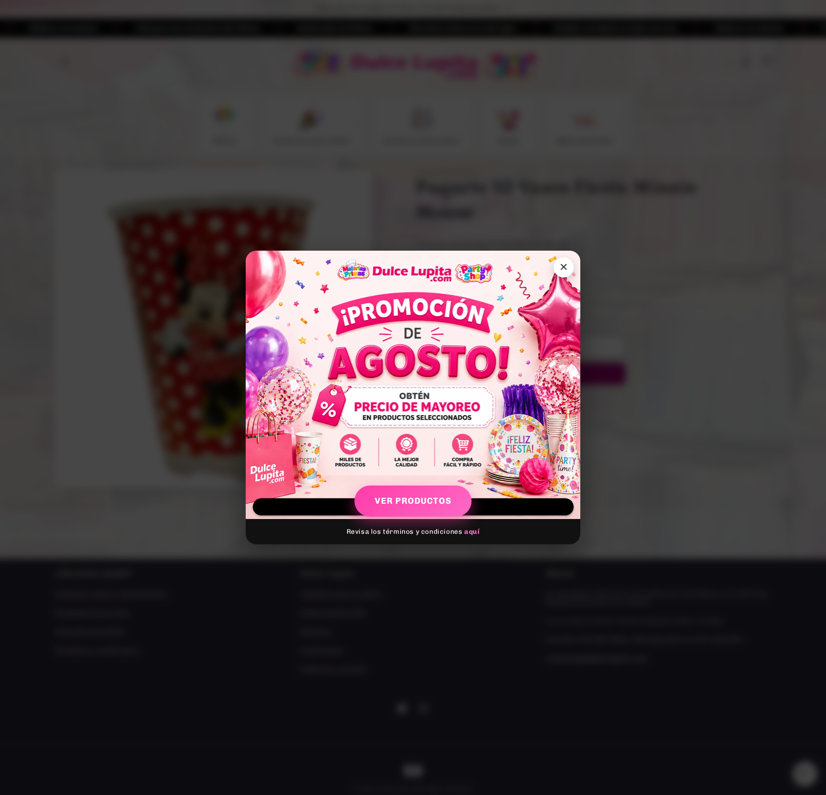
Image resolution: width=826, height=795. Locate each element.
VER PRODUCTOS (413, 501)
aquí (471, 532)
